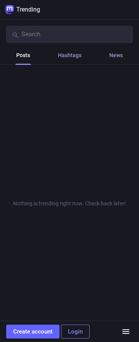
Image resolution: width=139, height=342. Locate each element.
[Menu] (126, 331)
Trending (28, 9)
